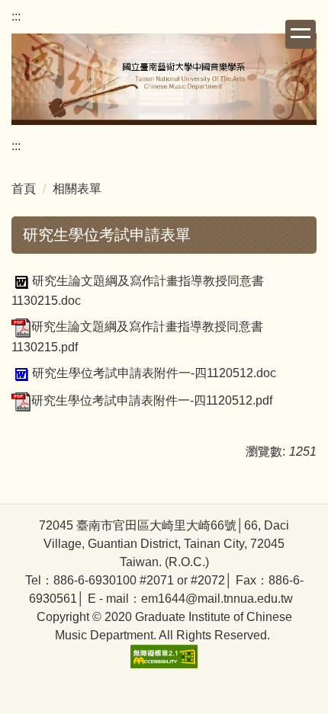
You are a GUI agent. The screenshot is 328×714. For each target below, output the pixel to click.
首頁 (23, 188)
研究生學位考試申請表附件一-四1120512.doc (154, 373)
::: (16, 16)
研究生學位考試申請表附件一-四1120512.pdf (151, 400)
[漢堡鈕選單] (300, 34)
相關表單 (77, 188)
